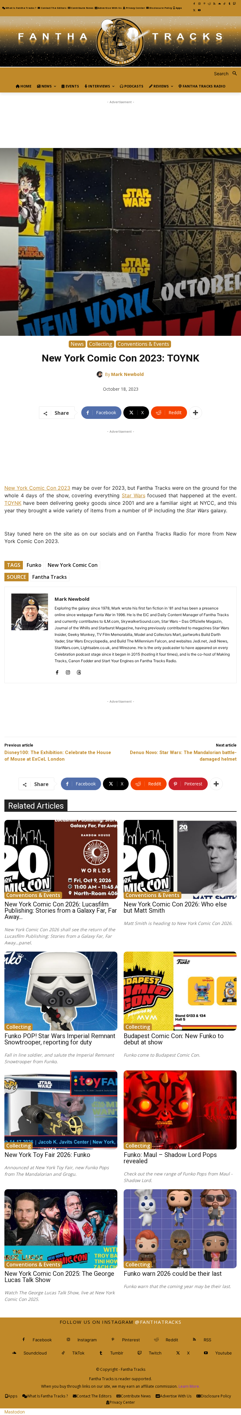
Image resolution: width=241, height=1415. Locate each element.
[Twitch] (234, 3)
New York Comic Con (73, 565)
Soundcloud (35, 1352)
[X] (194, 10)
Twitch (155, 1352)
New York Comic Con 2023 (37, 488)
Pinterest (131, 1339)
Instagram (87, 1339)
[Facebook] (194, 3)
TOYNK (12, 503)
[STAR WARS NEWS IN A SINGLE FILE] (120, 41)
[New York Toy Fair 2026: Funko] (60, 1109)
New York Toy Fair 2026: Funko (47, 1155)
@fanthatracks (158, 1322)
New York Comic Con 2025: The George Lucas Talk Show (59, 1277)
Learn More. (189, 1386)
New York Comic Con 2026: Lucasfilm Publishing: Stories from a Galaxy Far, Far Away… (60, 910)
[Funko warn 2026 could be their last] (180, 1228)
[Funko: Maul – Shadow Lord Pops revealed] (180, 1109)
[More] (195, 412)
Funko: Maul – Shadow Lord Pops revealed (170, 1158)
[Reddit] (209, 3)
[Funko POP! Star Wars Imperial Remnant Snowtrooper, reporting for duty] (60, 991)
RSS (207, 1339)
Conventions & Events (143, 344)
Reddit (172, 1339)
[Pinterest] (204, 3)
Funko (34, 565)
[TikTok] (224, 3)
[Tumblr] (229, 3)
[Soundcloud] (219, 3)
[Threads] (79, 670)
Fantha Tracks (49, 576)
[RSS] (214, 3)
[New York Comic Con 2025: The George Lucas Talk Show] (60, 1228)
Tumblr (116, 1352)
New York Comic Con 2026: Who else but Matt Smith (175, 907)
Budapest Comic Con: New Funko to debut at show (174, 1039)
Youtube (223, 1352)
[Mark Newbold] (101, 374)
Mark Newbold (127, 374)
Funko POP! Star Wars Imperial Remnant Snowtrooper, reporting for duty (59, 1039)
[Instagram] (199, 3)
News (77, 344)
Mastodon (14, 1411)
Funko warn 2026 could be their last (173, 1273)
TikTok (78, 1352)
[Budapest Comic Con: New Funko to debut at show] (180, 991)
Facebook (42, 1339)
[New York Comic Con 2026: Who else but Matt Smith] (180, 859)
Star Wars (133, 495)
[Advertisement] (120, 119)
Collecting (100, 344)
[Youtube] (199, 10)
